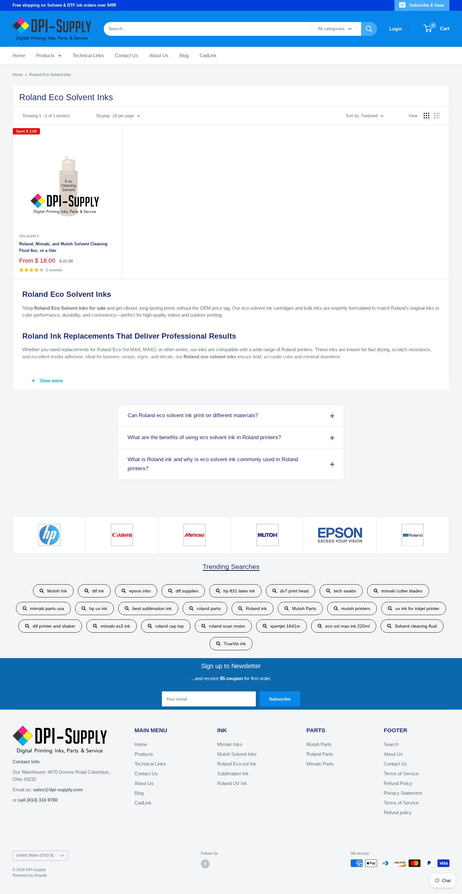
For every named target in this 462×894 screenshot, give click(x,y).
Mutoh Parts (304, 608)
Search (391, 744)
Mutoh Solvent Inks (237, 754)
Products (45, 55)
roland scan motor (227, 626)
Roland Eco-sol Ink (236, 763)
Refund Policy (398, 783)
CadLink (208, 55)
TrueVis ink (235, 643)
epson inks (140, 590)
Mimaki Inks (229, 744)
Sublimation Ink (233, 773)
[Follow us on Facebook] (205, 863)
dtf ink (98, 590)
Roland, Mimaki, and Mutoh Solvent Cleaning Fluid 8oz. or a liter (63, 247)
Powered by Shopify (30, 875)
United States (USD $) (35, 855)
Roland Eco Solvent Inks (50, 75)
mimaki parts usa (47, 608)
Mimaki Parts (320, 763)
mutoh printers (355, 608)
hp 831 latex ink (239, 590)
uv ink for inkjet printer (417, 608)
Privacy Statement (403, 793)
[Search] (369, 28)
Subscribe (280, 698)
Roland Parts (319, 754)
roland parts (209, 608)
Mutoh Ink (57, 590)
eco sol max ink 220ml (347, 626)
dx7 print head (294, 590)
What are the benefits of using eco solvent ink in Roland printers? (204, 437)
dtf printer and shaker (54, 626)
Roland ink (256, 608)
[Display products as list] (437, 115)
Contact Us (126, 55)
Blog (184, 55)
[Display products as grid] (426, 115)
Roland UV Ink (232, 783)
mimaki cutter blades (401, 590)
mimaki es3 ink (115, 626)
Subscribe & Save (426, 5)
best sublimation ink (152, 608)
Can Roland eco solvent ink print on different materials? (193, 415)
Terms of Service (401, 773)
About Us (158, 55)
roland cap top (169, 626)
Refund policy (398, 812)
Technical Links (88, 55)
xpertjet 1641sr (285, 626)
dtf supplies (187, 590)
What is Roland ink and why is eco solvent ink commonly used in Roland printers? (213, 464)
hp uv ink (98, 608)
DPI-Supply (29, 236)
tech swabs (345, 590)
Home (19, 55)
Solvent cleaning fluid (416, 626)
